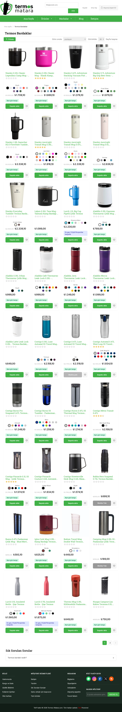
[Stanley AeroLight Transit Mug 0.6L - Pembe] (104, 126)
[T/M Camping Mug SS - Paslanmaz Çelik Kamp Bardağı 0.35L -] (104, 523)
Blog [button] (81, 18)
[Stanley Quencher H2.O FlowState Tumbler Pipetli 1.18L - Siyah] (17, 126)
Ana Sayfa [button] (29, 18)
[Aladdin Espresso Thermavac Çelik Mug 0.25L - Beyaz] (104, 195)
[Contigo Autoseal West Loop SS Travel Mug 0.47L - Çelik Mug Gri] (104, 325)
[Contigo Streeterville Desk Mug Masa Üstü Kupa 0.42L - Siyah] (75, 460)
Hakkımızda (7, 679)
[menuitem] (29, 18)
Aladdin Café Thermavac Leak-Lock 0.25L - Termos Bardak (46, 277)
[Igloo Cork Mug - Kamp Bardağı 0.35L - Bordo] (46, 523)
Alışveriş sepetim (74, 692)
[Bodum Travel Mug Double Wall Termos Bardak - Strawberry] (75, 523)
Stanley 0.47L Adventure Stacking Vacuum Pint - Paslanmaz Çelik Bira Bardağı (75, 74)
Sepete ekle (14, 106)
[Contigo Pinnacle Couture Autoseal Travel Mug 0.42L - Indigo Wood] (46, 460)
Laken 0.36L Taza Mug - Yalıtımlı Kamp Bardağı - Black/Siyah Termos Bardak (46, 212)
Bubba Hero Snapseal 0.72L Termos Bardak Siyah (103, 477)
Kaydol (85, 8)
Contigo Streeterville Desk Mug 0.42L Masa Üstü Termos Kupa (74, 477)
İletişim (33, 679)
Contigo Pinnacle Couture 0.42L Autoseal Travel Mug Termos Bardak (45, 477)
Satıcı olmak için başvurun (41, 692)
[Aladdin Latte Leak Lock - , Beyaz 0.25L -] (17, 325)
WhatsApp (88, 679)
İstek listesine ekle (26, 106)
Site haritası (6, 696)
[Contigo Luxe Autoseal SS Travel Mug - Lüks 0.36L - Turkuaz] (46, 325)
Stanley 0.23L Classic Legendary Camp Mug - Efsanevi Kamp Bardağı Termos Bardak (16, 74)
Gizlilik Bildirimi (8, 688)
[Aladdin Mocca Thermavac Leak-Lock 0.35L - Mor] (104, 259)
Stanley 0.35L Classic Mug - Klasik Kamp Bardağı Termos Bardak (46, 74)
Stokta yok (72, 375)
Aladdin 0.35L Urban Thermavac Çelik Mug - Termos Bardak (16, 277)
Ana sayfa (8, 26)
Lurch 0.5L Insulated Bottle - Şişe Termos (15, 603)
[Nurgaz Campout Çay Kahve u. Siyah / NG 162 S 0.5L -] (104, 585)
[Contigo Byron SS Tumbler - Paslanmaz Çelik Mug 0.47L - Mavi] (46, 394)
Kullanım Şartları (8, 692)
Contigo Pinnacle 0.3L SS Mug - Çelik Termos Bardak (17, 477)
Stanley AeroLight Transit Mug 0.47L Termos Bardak (72, 143)
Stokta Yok (102, 503)
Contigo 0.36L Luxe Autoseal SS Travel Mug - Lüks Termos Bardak (46, 343)
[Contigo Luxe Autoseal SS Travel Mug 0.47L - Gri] (75, 325)
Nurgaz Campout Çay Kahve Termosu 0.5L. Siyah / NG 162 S (103, 603)
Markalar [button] (64, 18)
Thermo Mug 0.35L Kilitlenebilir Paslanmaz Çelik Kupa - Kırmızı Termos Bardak (75, 603)
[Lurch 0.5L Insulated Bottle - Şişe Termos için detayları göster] (17, 585)
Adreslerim (71, 688)
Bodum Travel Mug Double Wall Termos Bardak (73, 540)
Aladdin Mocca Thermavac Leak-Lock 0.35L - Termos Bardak (103, 277)
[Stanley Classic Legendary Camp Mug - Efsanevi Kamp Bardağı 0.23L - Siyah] (17, 57)
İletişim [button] (94, 18)
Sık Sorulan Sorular (38, 688)
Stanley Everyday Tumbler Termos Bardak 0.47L (16, 212)
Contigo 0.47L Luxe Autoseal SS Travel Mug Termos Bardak (75, 343)
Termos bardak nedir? (17, 658)
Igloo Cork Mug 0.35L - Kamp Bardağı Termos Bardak (45, 540)
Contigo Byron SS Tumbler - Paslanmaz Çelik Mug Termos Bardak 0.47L (45, 412)
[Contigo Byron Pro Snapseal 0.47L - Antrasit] (17, 394)
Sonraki (115, 643)
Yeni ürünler (35, 696)
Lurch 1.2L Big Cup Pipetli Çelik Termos (73, 212)
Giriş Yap (94, 8)
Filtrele (11, 39)
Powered (83, 708)
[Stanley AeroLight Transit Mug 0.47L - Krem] (75, 126)
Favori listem (72, 696)
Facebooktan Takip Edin (100, 679)
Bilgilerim (70, 679)
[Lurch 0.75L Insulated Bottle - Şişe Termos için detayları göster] (46, 585)
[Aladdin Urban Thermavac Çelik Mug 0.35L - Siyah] (17, 259)
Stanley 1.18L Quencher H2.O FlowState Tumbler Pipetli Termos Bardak (16, 143)
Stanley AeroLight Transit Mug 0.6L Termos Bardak (101, 143)
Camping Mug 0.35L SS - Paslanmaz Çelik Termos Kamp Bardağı (104, 540)
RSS (111, 679)
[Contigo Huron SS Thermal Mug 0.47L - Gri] (75, 394)
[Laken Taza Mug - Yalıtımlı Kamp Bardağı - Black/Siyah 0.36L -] (46, 195)
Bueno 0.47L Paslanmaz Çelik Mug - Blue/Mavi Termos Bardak (16, 540)
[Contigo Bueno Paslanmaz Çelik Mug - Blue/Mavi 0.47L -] (17, 523)
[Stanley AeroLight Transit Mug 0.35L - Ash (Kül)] (46, 126)
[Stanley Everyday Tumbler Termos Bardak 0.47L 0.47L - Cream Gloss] (17, 195)
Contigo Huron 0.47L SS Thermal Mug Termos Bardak (75, 412)
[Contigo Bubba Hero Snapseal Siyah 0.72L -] (104, 460)
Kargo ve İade (7, 683)
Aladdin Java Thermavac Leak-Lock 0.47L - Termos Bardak (74, 277)
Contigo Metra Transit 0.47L (103, 412)
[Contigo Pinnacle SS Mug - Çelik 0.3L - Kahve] (17, 460)
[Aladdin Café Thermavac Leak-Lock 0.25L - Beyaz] (46, 259)
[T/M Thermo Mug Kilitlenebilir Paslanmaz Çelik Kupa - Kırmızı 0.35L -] (75, 585)
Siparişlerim (71, 683)
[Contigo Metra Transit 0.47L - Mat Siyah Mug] (104, 394)
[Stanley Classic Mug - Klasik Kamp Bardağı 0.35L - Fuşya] (46, 57)
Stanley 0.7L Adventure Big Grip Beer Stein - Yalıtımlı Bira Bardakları (104, 74)
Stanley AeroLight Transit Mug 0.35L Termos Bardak (43, 143)
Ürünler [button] (45, 18)
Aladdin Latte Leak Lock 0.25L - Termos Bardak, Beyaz (16, 343)
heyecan (105, 679)
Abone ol (113, 694)
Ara (73, 11)
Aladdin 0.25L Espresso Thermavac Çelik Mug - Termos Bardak (104, 212)
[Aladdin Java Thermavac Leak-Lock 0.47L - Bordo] (75, 259)
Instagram (94, 679)
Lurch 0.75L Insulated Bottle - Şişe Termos (45, 603)
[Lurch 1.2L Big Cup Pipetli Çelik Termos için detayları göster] (75, 195)
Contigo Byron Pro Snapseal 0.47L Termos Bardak (16, 412)
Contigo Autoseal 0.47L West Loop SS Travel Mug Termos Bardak (103, 343)
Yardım (33, 683)
